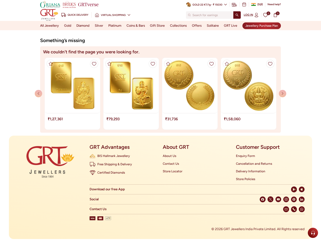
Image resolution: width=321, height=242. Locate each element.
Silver (99, 26)
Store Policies (245, 179)
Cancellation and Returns (254, 163)
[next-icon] (38, 93)
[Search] (237, 15)
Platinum (114, 26)
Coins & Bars (136, 26)
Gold (67, 26)
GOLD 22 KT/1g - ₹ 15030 (207, 4)
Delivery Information (250, 171)
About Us (169, 156)
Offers (197, 26)
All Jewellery (49, 26)
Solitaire (213, 26)
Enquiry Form (245, 156)
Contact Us (171, 163)
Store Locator (172, 171)
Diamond (83, 26)
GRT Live (230, 26)
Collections (178, 26)
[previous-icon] (282, 93)
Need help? (274, 4)
